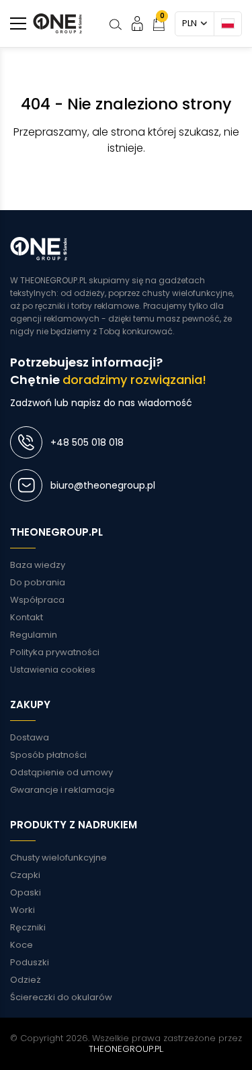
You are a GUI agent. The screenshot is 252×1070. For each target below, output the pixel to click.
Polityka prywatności (54, 652)
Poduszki (29, 962)
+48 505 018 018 (87, 442)
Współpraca (37, 599)
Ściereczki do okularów (61, 997)
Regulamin (33, 634)
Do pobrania (37, 582)
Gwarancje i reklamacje (62, 789)
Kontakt (26, 617)
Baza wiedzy (37, 564)
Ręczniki (28, 927)
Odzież (25, 979)
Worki (22, 910)
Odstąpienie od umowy (61, 772)
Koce (21, 944)
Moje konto (137, 23)
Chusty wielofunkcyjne (58, 857)
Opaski (25, 892)
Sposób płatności (48, 754)
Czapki (25, 875)
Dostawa (29, 737)
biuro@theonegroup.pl (102, 485)
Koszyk (162, 16)
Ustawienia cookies (52, 669)
